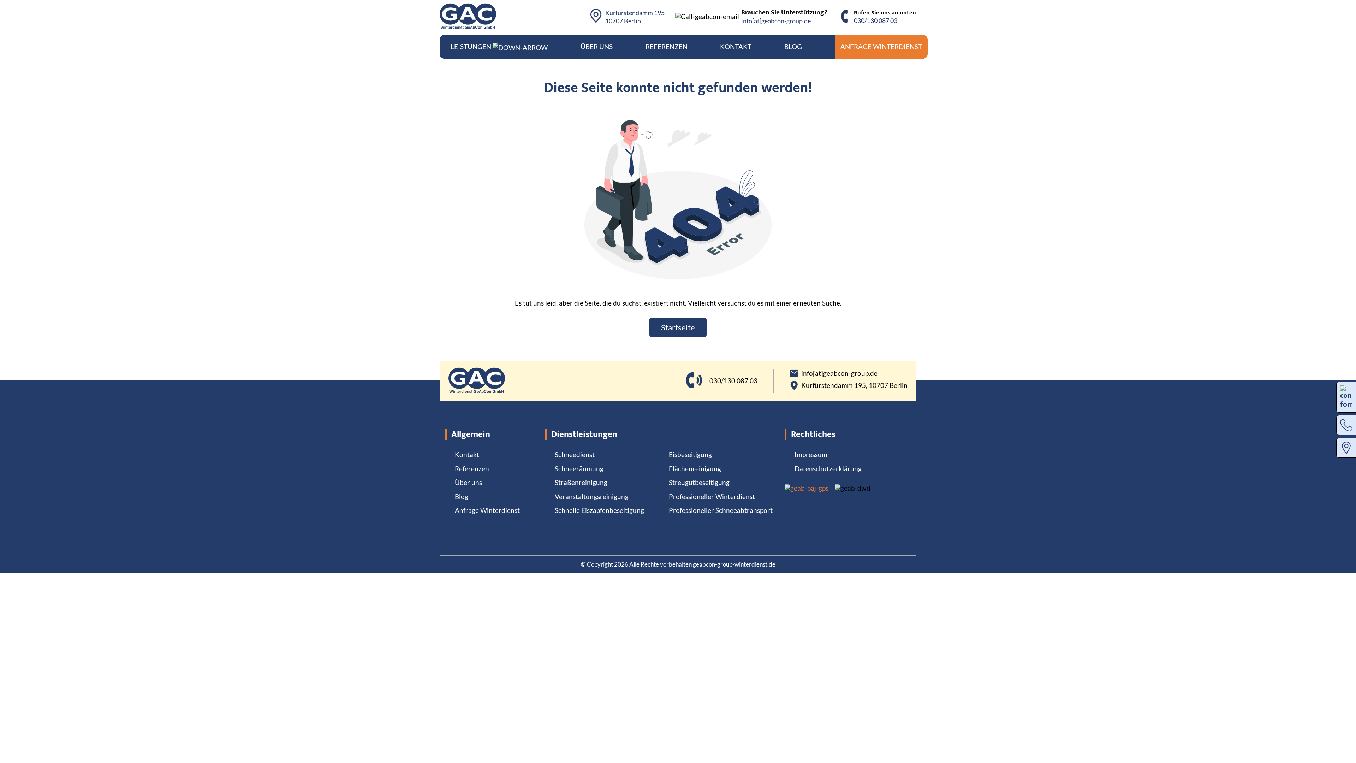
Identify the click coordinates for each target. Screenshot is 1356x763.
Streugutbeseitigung (699, 482)
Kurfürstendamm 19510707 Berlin (635, 17)
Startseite (678, 327)
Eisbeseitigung (690, 454)
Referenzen (667, 46)
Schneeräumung (579, 469)
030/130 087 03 (875, 20)
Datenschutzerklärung (828, 469)
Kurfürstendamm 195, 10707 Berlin (854, 385)
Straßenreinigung (581, 482)
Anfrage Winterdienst (881, 46)
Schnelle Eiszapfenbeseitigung (599, 510)
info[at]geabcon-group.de (776, 21)
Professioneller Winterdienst (712, 496)
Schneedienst (575, 454)
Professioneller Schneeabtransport (721, 510)
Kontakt (735, 46)
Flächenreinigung (695, 469)
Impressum (811, 454)
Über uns (597, 46)
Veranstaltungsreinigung (592, 496)
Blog (793, 46)
